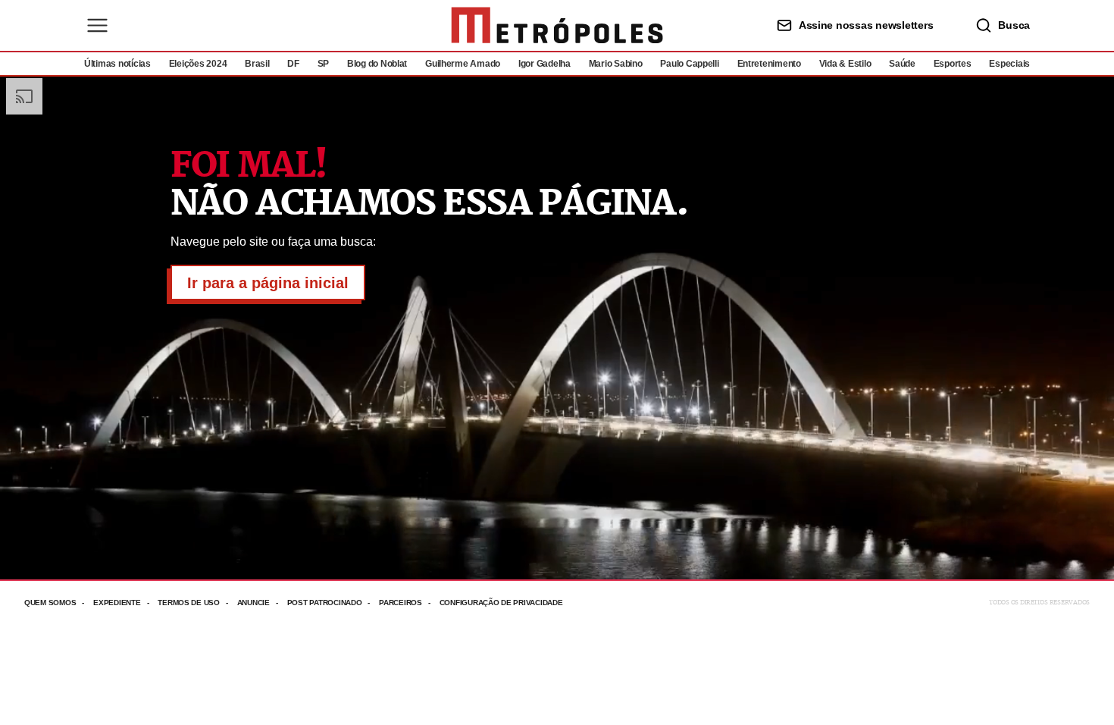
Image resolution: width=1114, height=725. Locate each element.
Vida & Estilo (845, 63)
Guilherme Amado (462, 63)
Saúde (902, 63)
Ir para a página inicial (268, 283)
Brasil (257, 63)
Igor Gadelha (544, 63)
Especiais (1009, 63)
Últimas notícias (117, 63)
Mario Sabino (616, 63)
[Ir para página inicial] (557, 25)
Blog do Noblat (377, 63)
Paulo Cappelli (689, 63)
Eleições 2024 (198, 63)
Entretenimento (769, 63)
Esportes (953, 63)
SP (323, 63)
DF (293, 63)
